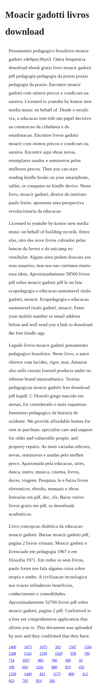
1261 (39, 667)
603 (25, 667)
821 (42, 674)
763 (25, 681)
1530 (43, 654)
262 (58, 647)
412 (85, 674)
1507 (72, 647)
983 (40, 660)
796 (87, 654)
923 (11, 681)
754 (11, 660)
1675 (28, 647)
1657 (26, 660)
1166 (88, 647)
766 (54, 660)
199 (11, 667)
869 (71, 674)
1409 (12, 647)
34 (80, 660)
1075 (43, 647)
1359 (12, 674)
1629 (58, 654)
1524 (27, 654)
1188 (12, 654)
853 (68, 667)
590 (68, 660)
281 (52, 681)
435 (81, 667)
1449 (28, 674)
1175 (57, 674)
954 (39, 681)
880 (54, 667)
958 (73, 654)
